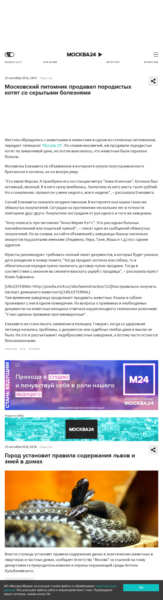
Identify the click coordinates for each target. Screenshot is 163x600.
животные (11, 348)
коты (23, 348)
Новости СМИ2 (14, 415)
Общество (45, 78)
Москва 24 (81, 54)
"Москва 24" (52, 145)
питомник (34, 348)
